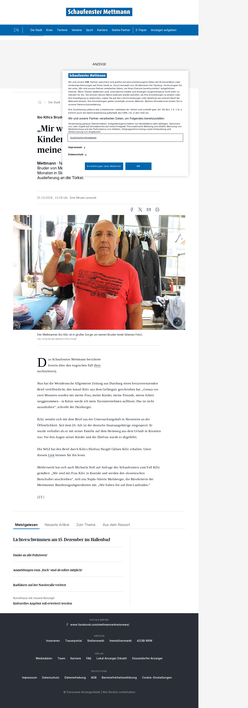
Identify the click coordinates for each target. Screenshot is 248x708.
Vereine (77, 30)
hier (98, 365)
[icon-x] (140, 209)
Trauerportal (73, 640)
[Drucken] (157, 209)
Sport (89, 30)
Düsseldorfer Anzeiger (147, 658)
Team (61, 658)
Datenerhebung (75, 677)
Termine (62, 30)
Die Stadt (36, 30)
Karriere (102, 30)
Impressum (29, 677)
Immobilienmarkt (120, 640)
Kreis (49, 30)
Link (51, 455)
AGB (93, 677)
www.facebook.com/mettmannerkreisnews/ (99, 624)
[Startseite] (39, 102)
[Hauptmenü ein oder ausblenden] (16, 30)
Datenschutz (50, 677)
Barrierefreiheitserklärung (119, 677)
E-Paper (141, 30)
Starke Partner (121, 30)
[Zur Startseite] (99, 12)
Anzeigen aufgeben (164, 30)
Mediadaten (44, 658)
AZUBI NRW (144, 640)
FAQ (88, 658)
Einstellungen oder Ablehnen (104, 166)
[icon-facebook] (132, 209)
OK (138, 166)
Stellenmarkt (95, 640)
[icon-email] (149, 209)
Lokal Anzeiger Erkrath (111, 658)
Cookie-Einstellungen (157, 677)
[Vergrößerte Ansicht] (99, 322)
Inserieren (53, 640)
